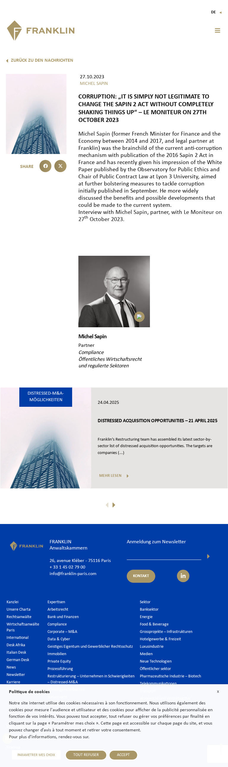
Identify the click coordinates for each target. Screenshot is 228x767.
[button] (217, 30)
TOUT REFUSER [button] (86, 755)
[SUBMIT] (208, 556)
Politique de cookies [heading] (29, 692)
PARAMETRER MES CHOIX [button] (36, 755)
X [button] (218, 692)
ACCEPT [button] (123, 755)
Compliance (91, 352)
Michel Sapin (94, 134)
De (216, 12)
